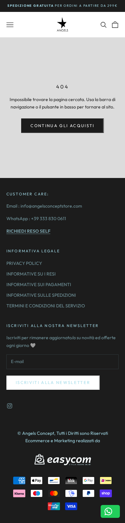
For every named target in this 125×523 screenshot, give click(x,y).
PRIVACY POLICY (24, 263)
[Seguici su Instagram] (9, 406)
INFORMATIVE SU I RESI (31, 274)
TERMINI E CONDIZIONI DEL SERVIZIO (45, 306)
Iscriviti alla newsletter (53, 382)
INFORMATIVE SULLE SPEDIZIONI (41, 295)
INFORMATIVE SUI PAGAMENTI (38, 284)
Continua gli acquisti (62, 125)
